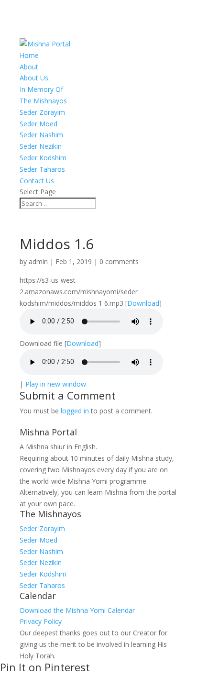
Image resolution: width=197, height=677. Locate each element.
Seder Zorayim (42, 112)
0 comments (119, 261)
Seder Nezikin (41, 146)
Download (143, 303)
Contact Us (37, 180)
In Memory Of (41, 89)
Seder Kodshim (43, 157)
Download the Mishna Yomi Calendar (77, 610)
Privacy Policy (41, 621)
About (29, 66)
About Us (34, 77)
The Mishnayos (43, 100)
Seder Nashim (41, 134)
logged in (75, 410)
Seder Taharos (42, 169)
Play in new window (55, 383)
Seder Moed (38, 123)
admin (38, 261)
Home (29, 55)
